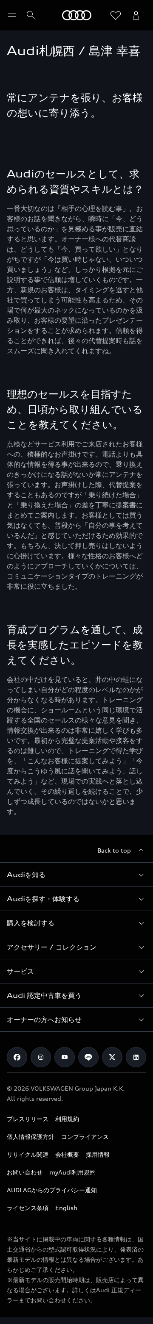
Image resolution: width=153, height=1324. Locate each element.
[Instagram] (41, 1057)
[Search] (31, 15)
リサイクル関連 (27, 1154)
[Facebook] (17, 1057)
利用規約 (67, 1118)
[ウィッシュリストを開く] (115, 15)
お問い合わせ (24, 1172)
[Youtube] (64, 1057)
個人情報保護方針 (30, 1136)
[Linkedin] (136, 1057)
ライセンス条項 (27, 1207)
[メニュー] (14, 15)
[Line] (88, 1057)
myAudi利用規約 (72, 1172)
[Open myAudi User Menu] (136, 15)
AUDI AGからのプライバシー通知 (52, 1190)
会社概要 (67, 1154)
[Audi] (76, 15)
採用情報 (98, 1154)
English (66, 1207)
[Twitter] (112, 1057)
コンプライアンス (85, 1136)
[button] (76, 874)
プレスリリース (27, 1118)
